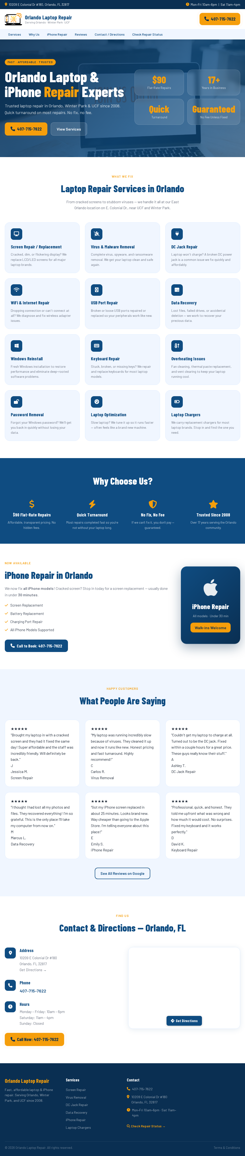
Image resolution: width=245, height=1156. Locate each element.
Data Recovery (76, 1112)
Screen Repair (76, 1090)
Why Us (34, 34)
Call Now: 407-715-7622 (37, 1039)
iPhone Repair (57, 34)
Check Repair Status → (148, 1126)
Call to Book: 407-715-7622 (39, 645)
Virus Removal (76, 1097)
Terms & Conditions (227, 1147)
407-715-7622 (223, 19)
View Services (69, 129)
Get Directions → (33, 970)
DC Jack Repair (77, 1105)
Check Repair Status (147, 34)
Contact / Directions (110, 34)
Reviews (81, 34)
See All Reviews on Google (122, 873)
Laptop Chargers (78, 1127)
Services (14, 34)
